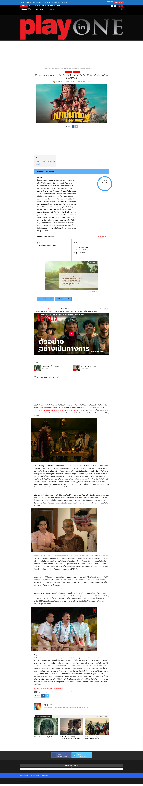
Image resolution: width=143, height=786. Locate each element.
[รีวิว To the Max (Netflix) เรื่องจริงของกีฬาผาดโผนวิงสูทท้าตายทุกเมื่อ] (97, 726)
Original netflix (68, 72)
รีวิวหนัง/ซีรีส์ (25, 9)
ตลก (78, 72)
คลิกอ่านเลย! (118, 2)
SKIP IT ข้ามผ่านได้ (63, 299)
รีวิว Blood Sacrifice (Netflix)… (89, 366)
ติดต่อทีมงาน (50, 9)
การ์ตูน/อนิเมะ (38, 9)
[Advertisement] (71, 54)
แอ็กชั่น (69, 692)
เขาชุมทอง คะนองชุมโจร (42, 309)
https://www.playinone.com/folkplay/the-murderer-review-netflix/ (63, 410)
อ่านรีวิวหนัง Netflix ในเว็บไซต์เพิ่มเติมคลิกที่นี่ (49, 688)
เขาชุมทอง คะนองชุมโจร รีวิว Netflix (59, 692)
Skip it (74, 72)
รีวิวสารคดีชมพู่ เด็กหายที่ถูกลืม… (50, 366)
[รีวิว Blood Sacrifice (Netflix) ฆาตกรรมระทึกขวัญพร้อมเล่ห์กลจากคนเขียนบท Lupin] (76, 368)
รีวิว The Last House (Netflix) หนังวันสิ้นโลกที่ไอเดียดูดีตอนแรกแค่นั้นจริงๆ (46, 5)
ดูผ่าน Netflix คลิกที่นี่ (45, 299)
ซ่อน (45, 158)
